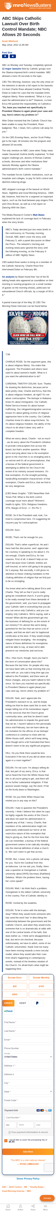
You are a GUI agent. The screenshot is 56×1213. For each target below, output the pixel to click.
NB (25, 1187)
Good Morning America (13, 1191)
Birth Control (15, 1187)
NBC (29, 1191)
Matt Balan (38, 215)
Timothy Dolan (36, 1187)
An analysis (8, 277)
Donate (47, 1198)
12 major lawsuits (11, 68)
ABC (4, 1187)
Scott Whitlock (10, 41)
